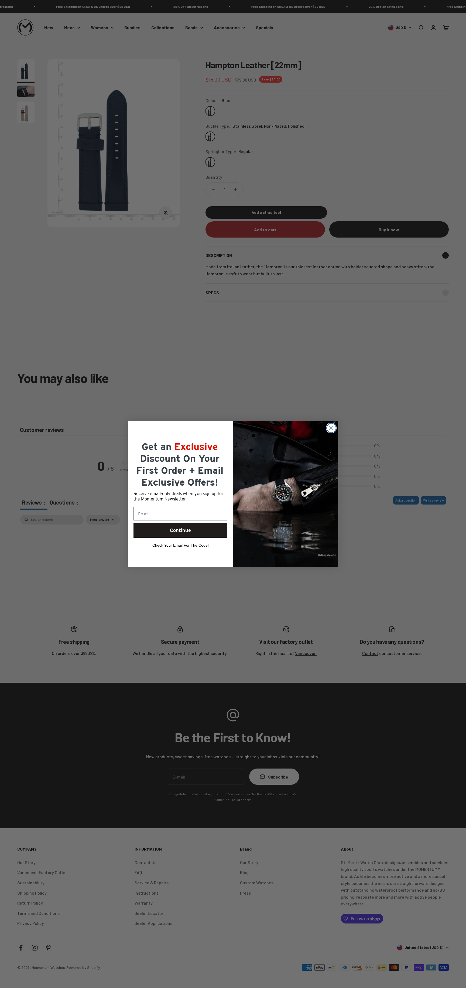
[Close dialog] (331, 428)
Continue (180, 530)
